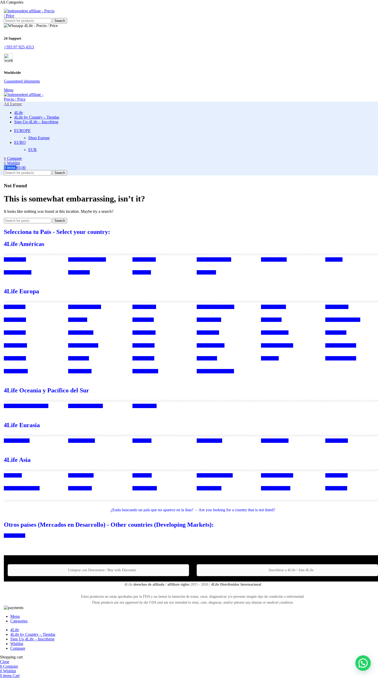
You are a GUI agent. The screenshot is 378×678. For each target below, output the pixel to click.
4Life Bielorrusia (275, 440)
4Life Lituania (15, 345)
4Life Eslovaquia (210, 345)
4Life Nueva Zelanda (85, 406)
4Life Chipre (78, 358)
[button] (363, 663)
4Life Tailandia (209, 488)
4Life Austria (143, 320)
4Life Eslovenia (145, 371)
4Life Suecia (271, 320)
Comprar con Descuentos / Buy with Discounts (101, 570)
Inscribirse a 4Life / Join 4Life (290, 570)
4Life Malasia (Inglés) (22, 488)
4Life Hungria (336, 307)
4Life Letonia (15, 320)
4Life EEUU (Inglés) (214, 259)
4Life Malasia (336, 475)
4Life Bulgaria (144, 307)
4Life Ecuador (144, 259)
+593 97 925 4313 (19, 47)
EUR (32, 149)
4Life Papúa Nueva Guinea (26, 406)
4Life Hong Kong (275, 488)
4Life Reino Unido (340, 345)
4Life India (13, 475)
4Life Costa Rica (17, 272)
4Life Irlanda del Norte (215, 371)
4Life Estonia (143, 358)
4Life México (15, 259)
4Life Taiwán (336, 488)
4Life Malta (77, 320)
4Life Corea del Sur (277, 475)
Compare (17, 648)
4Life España (14, 307)
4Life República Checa (215, 307)
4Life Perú (334, 259)
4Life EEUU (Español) (87, 259)
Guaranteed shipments (22, 81)
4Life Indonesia (81, 475)
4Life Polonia (143, 345)
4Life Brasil (206, 272)
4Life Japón (142, 475)
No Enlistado (14, 535)
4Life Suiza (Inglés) (277, 345)
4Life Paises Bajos (83, 345)
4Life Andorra (144, 332)
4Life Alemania (80, 332)
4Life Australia (144, 406)
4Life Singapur (144, 488)
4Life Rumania (209, 320)
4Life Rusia (141, 440)
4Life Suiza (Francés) (342, 320)
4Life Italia (270, 358)
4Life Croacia (208, 332)
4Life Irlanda (335, 332)
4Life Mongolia (209, 440)
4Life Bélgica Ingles (84, 307)
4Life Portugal (80, 371)
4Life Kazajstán (17, 440)
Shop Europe (39, 138)
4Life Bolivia (79, 272)
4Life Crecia (207, 358)
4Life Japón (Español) (215, 475)
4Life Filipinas (80, 488)
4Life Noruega (16, 371)
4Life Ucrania (336, 440)
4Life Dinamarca (275, 332)
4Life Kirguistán (81, 440)
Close (4, 661)
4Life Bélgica (15, 358)
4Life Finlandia (273, 307)
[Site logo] (29, 15)
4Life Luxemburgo (340, 358)
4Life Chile (141, 272)
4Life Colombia (274, 259)
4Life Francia (15, 332)
